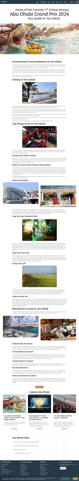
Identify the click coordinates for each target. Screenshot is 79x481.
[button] (71, 2)
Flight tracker (23, 469)
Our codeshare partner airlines (7, 471)
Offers (49, 2)
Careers (2, 467)
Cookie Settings (65, 478)
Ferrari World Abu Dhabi (17, 167)
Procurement (42, 471)
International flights (24, 467)
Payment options (43, 467)
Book (37, 2)
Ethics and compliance (5, 472)
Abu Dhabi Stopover (24, 474)
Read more (14, 428)
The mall (29, 257)
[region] (39, 478)
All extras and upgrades (44, 464)
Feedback (63, 468)
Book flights (23, 464)
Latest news (3, 466)
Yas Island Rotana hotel (52, 370)
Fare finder (23, 471)
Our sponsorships (4, 469)
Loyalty (53, 2)
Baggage (42, 466)
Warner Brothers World (39, 243)
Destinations (23, 466)
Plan (62, 2)
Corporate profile (4, 464)
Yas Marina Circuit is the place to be (30, 158)
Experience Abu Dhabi (25, 472)
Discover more (39, 387)
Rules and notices (43, 474)
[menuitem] (37, 2)
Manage (57, 2)
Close (75, 478)
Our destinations (43, 2)
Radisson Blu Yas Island (36, 346)
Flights (65, 2)
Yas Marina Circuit (62, 255)
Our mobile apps (43, 469)
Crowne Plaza (35, 363)
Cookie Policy (6, 479)
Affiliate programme (44, 472)
